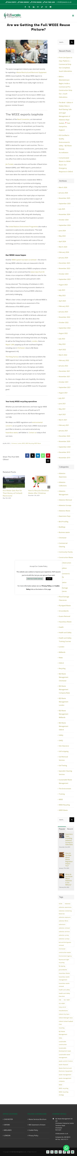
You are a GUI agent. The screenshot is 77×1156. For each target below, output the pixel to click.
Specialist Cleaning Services (65, 772)
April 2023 (62, 301)
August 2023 (63, 285)
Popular (62, 829)
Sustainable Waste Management (65, 781)
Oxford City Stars (64, 1014)
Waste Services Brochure (37, 1119)
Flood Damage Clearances (64, 598)
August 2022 (63, 333)
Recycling (62, 668)
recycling (61, 1028)
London (34, 341)
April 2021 (62, 414)
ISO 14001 (67, 1000)
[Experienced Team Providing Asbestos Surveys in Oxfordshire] (61, 835)
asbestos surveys (64, 939)
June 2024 (62, 231)
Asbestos (67, 904)
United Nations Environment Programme (23, 227)
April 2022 (62, 350)
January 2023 (63, 312)
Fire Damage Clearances (63, 589)
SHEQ (61, 740)
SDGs (60, 1038)
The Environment (65, 789)
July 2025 (62, 209)
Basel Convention (23, 119)
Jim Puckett (10, 164)
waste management (65, 1075)
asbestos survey (64, 935)
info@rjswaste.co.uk (64, 2)
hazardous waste (12, 433)
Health (61, 627)
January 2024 (63, 258)
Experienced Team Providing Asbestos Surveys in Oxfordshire (69, 839)
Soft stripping (63, 751)
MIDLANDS (8, 1130)
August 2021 (63, 393)
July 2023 (62, 290)
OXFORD (7, 1125)
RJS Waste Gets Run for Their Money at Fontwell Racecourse (12, 493)
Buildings (62, 527)
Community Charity (66, 552)
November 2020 (64, 441)
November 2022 (64, 317)
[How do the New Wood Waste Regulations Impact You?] (61, 854)
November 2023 (64, 268)
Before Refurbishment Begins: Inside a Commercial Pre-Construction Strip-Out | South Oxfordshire (65, 87)
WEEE (23, 443)
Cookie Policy (33, 1130)
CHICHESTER (8, 1119)
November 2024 (64, 214)
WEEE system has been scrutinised (24, 260)
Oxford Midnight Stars (66, 1018)
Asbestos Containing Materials (65, 912)
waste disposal (63, 1064)
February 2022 (64, 360)
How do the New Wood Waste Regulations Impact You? (69, 859)
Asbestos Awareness (63, 475)
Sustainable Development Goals (65, 1049)
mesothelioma (63, 1011)
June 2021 (62, 404)
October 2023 (63, 274)
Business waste (64, 532)
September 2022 (65, 328)
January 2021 (63, 431)
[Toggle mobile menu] (73, 16)
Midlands (62, 652)
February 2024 (64, 252)
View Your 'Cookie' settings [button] (34, 579)
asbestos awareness (65, 907)
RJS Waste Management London (63, 701)
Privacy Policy (33, 1135)
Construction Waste (66, 557)
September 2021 (65, 387)
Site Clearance (64, 746)
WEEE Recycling (30, 443)
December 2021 (64, 371)
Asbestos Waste (64, 511)
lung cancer (62, 1007)
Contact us (32, 433)
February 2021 (64, 425)
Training (62, 794)
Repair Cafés (10, 345)
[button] (4, 487)
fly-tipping (62, 966)
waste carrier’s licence (66, 1061)
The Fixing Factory (12, 357)
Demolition (63, 568)
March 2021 (63, 420)
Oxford (61, 663)
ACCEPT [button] (49, 579)
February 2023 (64, 306)
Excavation (62, 582)
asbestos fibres (63, 921)
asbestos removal (64, 928)
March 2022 (63, 355)
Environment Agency (65, 956)
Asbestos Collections (63, 484)
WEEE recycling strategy (63, 1093)
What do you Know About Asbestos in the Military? (68, 879)
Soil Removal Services (63, 758)
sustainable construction (63, 1043)
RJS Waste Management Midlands (63, 714)
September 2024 (65, 225)
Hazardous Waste (65, 622)
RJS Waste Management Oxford (63, 726)
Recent (70, 829)
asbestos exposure (65, 917)
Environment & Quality (64, 575)
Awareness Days (64, 516)
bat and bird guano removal (65, 943)
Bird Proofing (63, 522)
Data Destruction (65, 563)
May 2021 (62, 409)
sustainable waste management (64, 1056)
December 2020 (64, 436)
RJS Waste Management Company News (64, 689)
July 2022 (62, 339)
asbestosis (62, 924)
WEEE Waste (37, 443)
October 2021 (63, 382)
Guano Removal (64, 616)
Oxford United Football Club (66, 1022)
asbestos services (64, 931)
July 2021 (62, 398)
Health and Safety (65, 632)
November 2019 (64, 458)
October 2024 (63, 220)
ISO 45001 (62, 1003)
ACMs (60, 904)
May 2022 (62, 344)
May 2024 (62, 236)
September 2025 (65, 204)
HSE (60, 1000)
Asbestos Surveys (65, 505)
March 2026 (63, 187)
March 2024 (63, 247)
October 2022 (63, 322)
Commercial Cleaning (63, 545)
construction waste (65, 952)
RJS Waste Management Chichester (63, 677)
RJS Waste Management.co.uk (19, 1152)
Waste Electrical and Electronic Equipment (31, 72)
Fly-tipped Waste (65, 606)
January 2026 (63, 193)
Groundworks (64, 611)
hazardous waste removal (64, 984)
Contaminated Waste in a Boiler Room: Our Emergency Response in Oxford (66, 165)
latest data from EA (37, 272)
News (61, 658)
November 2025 (64, 198)
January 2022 (63, 366)
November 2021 (64, 376)
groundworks (63, 970)
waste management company (65, 1079)
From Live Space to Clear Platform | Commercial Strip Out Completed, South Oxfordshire (65, 64)
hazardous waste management (64, 978)
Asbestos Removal (65, 500)
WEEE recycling (63, 1088)
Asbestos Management (63, 493)
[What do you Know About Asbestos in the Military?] (61, 875)
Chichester (21, 348)
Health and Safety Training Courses (65, 639)
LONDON (7, 1135)
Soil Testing (63, 765)
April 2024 (62, 241)
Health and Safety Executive (64, 994)
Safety (61, 735)
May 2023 (62, 295)
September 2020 (65, 447)
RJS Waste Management (63, 1033)
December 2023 (64, 263)
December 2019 (64, 452)
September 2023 (65, 279)
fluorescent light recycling (64, 961)
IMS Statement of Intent (37, 1125)
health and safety (64, 990)
